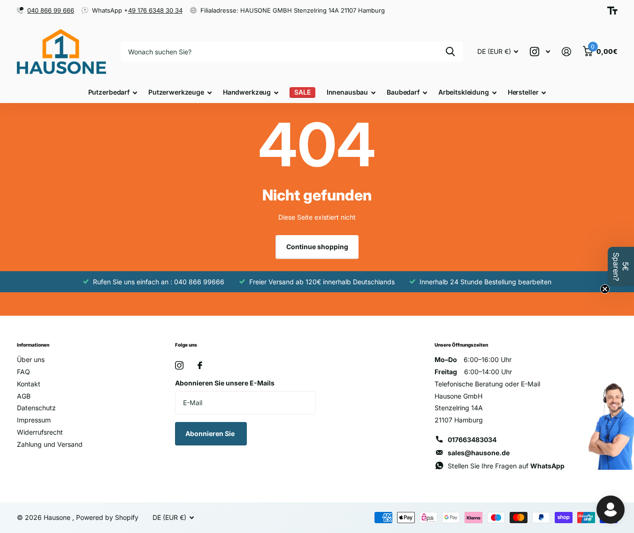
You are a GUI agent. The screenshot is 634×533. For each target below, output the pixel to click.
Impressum (34, 420)
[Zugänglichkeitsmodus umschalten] (612, 11)
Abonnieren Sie (210, 433)
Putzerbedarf (109, 92)
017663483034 (472, 440)
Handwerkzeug (247, 92)
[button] (621, 266)
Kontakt (28, 384)
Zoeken (450, 51)
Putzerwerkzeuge (176, 92)
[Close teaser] (605, 289)
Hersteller (523, 92)
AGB (24, 396)
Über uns (31, 359)
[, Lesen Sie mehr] (540, 51)
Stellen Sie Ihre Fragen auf (506, 466)
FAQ (23, 372)
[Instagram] (179, 365)
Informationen (33, 345)
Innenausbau (347, 92)
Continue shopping (317, 247)
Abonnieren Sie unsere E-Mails (225, 383)
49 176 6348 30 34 (155, 10)
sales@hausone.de (479, 453)
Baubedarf (403, 92)
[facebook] (200, 365)
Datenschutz (36, 408)
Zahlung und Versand (50, 444)
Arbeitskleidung (463, 92)
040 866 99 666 (50, 10)
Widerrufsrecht (40, 432)
